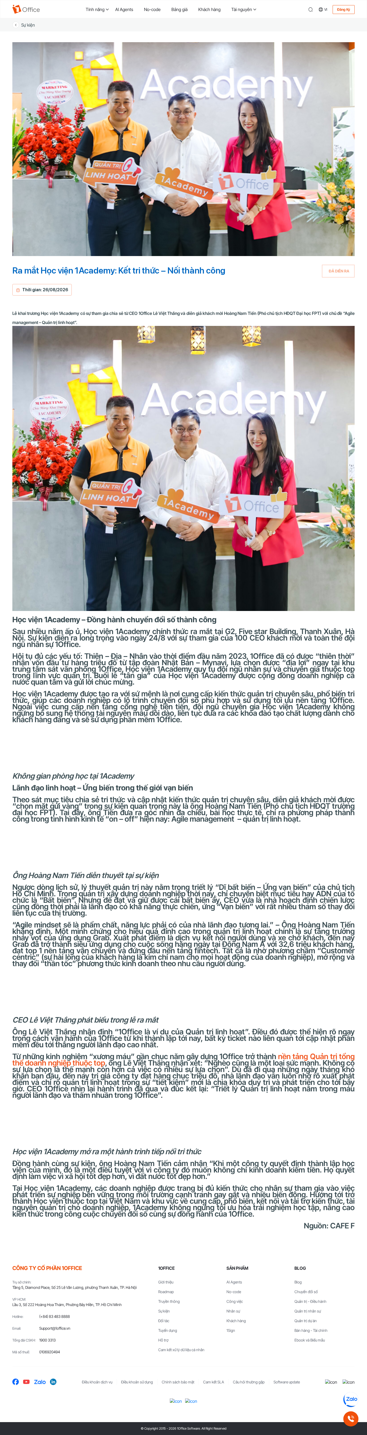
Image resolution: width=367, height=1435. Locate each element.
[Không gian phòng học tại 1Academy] (183, 782)
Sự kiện (28, 25)
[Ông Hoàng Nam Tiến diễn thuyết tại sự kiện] (183, 915)
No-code (152, 9)
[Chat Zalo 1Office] (350, 1399)
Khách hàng (209, 9)
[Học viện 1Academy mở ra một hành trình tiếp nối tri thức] (183, 1291)
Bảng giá (179, 9)
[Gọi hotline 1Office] (350, 1418)
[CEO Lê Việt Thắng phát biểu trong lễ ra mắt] (183, 1094)
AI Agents (124, 9)
